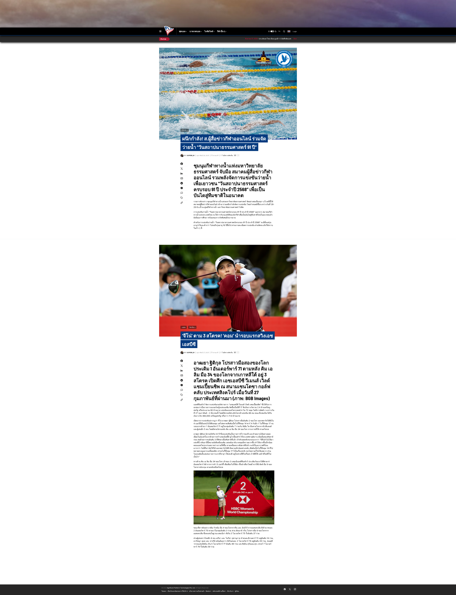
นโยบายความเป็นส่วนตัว (196, 591)
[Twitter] (290, 589)
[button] (160, 31)
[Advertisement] (201, 7)
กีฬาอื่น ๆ (185, 130)
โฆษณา (164, 591)
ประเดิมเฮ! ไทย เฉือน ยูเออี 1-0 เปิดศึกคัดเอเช (247, 39)
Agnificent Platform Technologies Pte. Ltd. (181, 588)
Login (295, 31)
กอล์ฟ (183, 327)
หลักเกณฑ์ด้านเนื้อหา (219, 591)
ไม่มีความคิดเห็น (227, 155)
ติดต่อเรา (208, 591)
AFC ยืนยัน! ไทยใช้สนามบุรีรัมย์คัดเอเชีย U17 (295, 39)
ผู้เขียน (237, 591)
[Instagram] (295, 589)
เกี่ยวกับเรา (230, 591)
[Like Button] (235, 155)
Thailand (290, 33)
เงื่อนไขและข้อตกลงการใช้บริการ (178, 591)
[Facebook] (285, 589)
